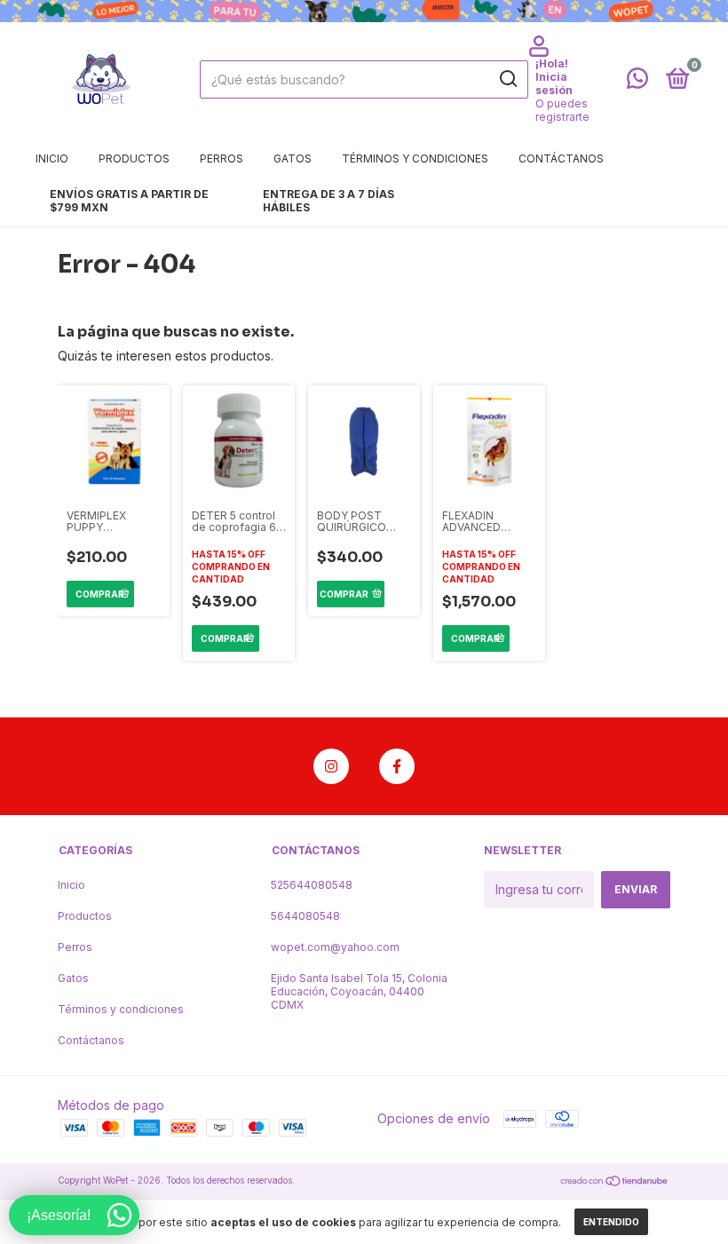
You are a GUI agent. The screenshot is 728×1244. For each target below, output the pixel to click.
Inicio (52, 158)
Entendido (611, 1221)
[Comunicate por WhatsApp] (637, 82)
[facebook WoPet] (397, 766)
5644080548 (305, 916)
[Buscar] (507, 79)
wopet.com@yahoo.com (335, 947)
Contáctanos (561, 158)
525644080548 (311, 884)
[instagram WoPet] (331, 766)
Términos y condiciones (415, 158)
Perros (221, 158)
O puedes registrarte (562, 110)
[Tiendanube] (614, 1182)
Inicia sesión (554, 83)
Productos (134, 158)
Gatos (292, 158)
